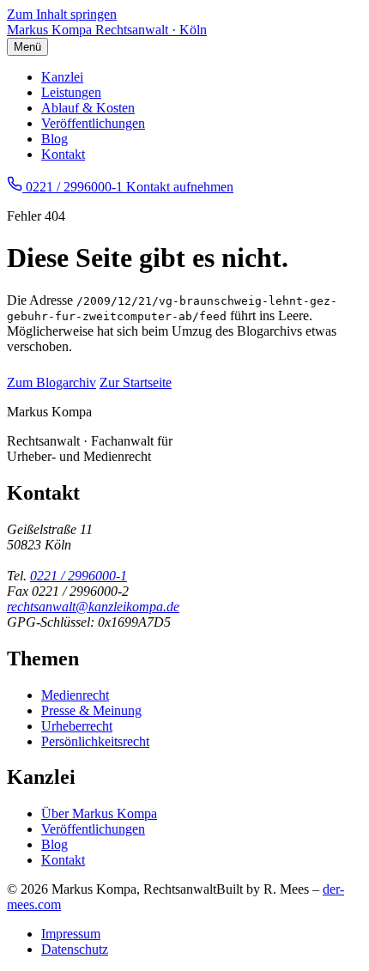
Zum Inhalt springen (62, 14)
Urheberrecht (76, 726)
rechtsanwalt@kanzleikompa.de (93, 606)
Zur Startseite (136, 382)
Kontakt (63, 154)
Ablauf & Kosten (88, 107)
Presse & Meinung (91, 710)
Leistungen (71, 92)
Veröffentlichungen (93, 123)
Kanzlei (62, 77)
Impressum (70, 933)
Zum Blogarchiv (51, 382)
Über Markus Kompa (99, 813)
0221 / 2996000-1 (78, 575)
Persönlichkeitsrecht (95, 741)
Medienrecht (75, 695)
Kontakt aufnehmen (179, 186)
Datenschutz (74, 949)
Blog (54, 138)
